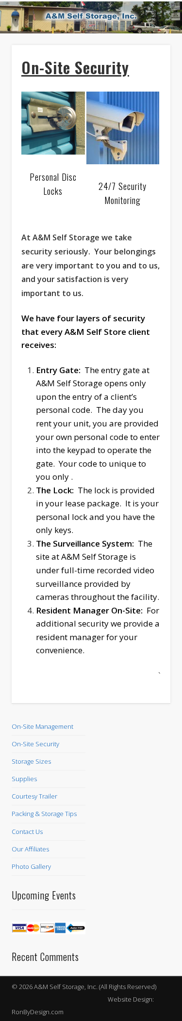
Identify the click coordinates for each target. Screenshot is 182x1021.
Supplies (24, 778)
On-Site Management (42, 726)
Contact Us (27, 831)
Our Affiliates (30, 849)
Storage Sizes (31, 761)
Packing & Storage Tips (44, 813)
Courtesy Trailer (34, 796)
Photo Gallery (31, 866)
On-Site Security (35, 743)
